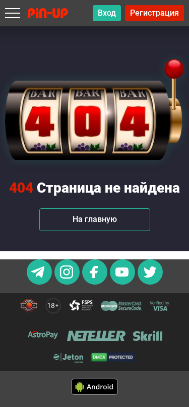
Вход (107, 13)
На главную (95, 219)
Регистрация (154, 13)
